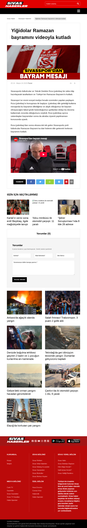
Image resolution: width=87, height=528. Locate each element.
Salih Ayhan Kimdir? (65, 470)
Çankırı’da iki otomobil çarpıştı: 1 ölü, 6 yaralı (62, 392)
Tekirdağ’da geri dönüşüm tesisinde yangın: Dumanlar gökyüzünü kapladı (60, 356)
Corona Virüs (36, 491)
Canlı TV (10, 487)
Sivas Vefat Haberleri (39, 464)
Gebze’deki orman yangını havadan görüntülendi (21, 392)
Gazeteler (10, 491)
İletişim (9, 464)
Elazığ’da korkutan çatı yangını (23, 425)
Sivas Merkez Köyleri (39, 476)
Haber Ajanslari (12, 500)
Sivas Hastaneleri (38, 470)
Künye (9, 460)
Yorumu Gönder (19, 280)
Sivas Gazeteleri (12, 494)
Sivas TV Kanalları (13, 497)
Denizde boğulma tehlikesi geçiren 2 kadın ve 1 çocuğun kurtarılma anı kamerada (23, 356)
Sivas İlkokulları (37, 473)
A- (75, 83)
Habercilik (35, 494)
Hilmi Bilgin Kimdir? (64, 467)
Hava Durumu (37, 487)
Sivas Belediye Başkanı (66, 464)
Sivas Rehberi (37, 460)
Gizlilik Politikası (13, 521)
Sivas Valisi (62, 460)
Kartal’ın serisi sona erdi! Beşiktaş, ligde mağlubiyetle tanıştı (17, 221)
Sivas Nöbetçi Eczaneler (40, 467)
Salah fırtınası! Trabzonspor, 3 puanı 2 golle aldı (61, 319)
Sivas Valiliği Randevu (65, 473)
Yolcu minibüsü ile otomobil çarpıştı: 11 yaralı (43, 221)
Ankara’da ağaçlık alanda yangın (21, 319)
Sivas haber (73, 496)
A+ (71, 83)
